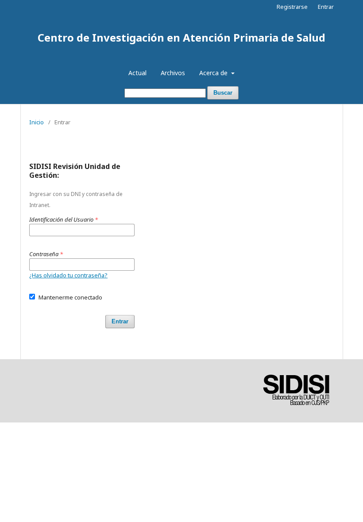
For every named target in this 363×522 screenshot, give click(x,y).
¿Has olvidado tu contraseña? (68, 275)
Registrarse (292, 7)
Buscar (222, 92)
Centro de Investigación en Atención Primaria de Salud (181, 37)
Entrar (326, 7)
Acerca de (214, 73)
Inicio (36, 122)
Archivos (173, 73)
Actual (137, 73)
